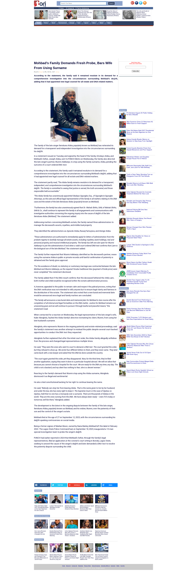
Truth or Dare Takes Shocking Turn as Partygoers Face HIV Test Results (139, 175)
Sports (86, 23)
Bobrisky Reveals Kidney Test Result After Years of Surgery (139, 219)
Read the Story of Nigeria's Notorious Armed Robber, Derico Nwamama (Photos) (113, 13)
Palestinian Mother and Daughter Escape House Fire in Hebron (138, 157)
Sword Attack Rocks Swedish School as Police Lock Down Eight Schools (140, 371)
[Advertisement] (93, 42)
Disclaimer (80, 565)
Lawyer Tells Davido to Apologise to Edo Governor (56, 507)
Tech (79, 23)
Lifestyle (72, 23)
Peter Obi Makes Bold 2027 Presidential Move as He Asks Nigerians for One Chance (140, 132)
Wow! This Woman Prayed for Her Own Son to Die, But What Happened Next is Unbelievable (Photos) (85, 14)
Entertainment (62, 23)
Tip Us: (83, 8)
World (54, 23)
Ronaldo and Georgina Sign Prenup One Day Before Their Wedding (139, 201)
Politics (46, 23)
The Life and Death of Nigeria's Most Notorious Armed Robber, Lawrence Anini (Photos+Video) (143, 14)
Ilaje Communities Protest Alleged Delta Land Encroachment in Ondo (140, 362)
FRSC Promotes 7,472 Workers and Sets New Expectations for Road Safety (140, 318)
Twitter (117, 565)
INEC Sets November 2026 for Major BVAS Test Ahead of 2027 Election (139, 336)
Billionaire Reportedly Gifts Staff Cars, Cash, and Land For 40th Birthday (139, 166)
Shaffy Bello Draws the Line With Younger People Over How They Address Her (87, 557)
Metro (94, 23)
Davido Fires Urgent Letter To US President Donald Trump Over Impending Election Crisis (138, 281)
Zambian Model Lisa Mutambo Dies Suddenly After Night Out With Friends (86, 533)
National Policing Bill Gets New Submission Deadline (137, 210)
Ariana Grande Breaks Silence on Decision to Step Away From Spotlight (139, 140)
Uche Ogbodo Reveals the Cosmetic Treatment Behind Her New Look (139, 193)
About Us (68, 565)
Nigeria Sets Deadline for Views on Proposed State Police (138, 237)
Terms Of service (96, 565)
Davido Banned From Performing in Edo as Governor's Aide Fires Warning (140, 300)
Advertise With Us (105, 565)
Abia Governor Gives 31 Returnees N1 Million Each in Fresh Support (140, 122)
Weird (102, 23)
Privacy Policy (87, 565)
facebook (113, 565)
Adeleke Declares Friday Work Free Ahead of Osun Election (139, 254)
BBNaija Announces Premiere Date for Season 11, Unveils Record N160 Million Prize (101, 509)
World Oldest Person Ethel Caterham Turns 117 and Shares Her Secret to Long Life (139, 328)
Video (109, 23)
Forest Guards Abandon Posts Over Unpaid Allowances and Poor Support (139, 149)
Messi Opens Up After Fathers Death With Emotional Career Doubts (139, 263)
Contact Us (71, 8)
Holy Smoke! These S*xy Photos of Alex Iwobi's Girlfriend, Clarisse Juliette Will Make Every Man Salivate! (54, 14)
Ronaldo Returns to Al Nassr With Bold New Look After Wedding (140, 184)
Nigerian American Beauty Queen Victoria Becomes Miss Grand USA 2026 (101, 533)
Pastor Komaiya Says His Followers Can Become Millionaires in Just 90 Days (139, 310)
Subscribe (136, 71)
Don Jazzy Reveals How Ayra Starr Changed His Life (40, 532)
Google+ (122, 565)
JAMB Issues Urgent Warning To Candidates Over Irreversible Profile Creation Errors (139, 272)
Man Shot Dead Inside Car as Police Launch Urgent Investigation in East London (101, 557)
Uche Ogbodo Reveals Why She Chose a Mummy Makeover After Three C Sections (140, 345)
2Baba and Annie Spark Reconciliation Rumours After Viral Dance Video (87, 508)
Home (62, 8)
